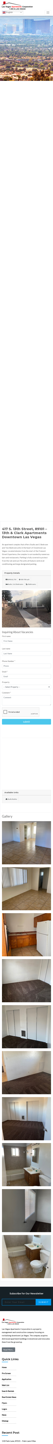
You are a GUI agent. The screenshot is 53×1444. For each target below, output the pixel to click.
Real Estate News (9, 1397)
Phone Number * (8, 661)
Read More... (8, 1350)
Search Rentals (8, 1391)
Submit (44, 1302)
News (4, 1415)
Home (4, 1367)
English (9, 12)
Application (6, 1379)
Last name (6, 648)
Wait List (5, 1385)
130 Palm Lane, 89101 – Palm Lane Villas (19, 1441)
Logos (4, 1409)
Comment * (6, 693)
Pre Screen (6, 1373)
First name (6, 636)
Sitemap (5, 1421)
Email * (5, 672)
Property (5, 682)
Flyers (4, 1403)
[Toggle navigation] (48, 12)
